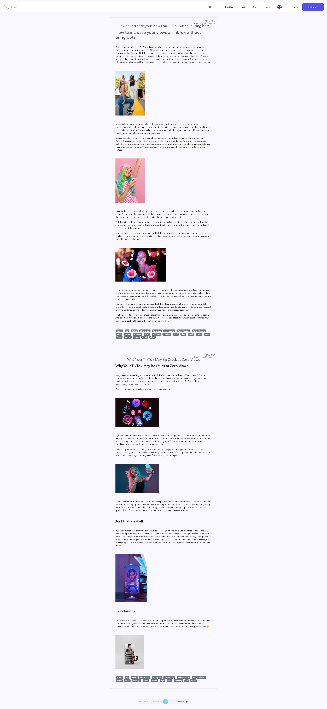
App (268, 7)
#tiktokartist (144, 331)
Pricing (244, 7)
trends (127, 334)
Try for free (313, 7)
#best (119, 681)
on (186, 681)
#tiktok (119, 331)
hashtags (156, 334)
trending (167, 334)
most (176, 334)
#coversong (169, 331)
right (162, 681)
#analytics (157, 331)
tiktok (119, 334)
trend (144, 337)
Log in (295, 7)
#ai (127, 331)
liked (183, 334)
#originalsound (199, 331)
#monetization (183, 331)
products (137, 334)
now (169, 681)
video (199, 334)
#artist (134, 331)
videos (128, 337)
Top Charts (230, 7)
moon (136, 337)
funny (119, 337)
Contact (256, 7)
